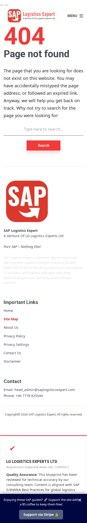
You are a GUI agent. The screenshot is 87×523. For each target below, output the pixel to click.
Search (43, 145)
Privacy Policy (14, 336)
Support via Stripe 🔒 (41, 514)
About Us (11, 327)
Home (8, 310)
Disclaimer (12, 361)
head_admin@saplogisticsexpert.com (44, 389)
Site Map (11, 319)
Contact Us (12, 353)
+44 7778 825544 (29, 395)
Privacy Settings (16, 344)
